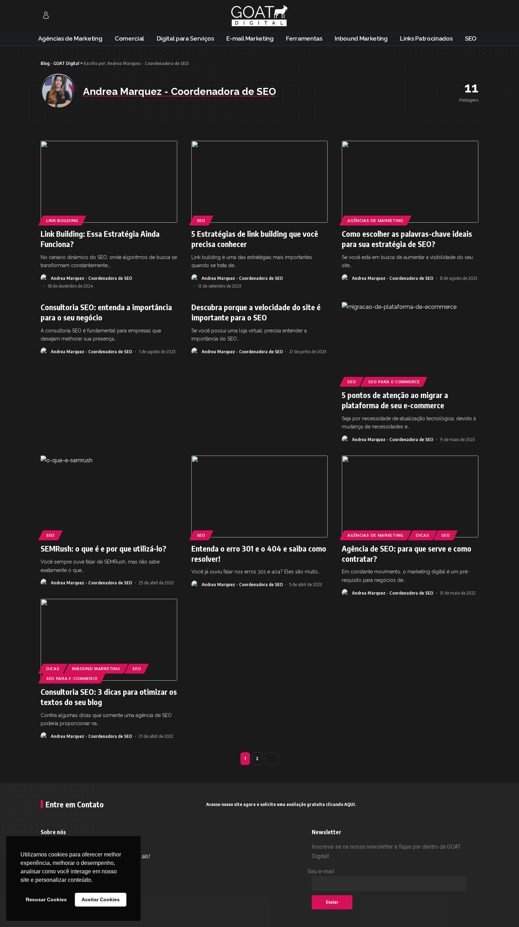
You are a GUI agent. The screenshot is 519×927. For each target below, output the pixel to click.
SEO (201, 220)
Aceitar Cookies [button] (101, 899)
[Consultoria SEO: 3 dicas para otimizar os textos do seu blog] (109, 640)
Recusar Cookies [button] (46, 899)
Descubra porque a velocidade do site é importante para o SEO (256, 312)
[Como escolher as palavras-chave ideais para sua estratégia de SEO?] (410, 182)
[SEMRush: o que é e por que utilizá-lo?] (109, 496)
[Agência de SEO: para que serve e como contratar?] (410, 496)
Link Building (62, 220)
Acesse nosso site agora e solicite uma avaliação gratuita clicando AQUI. (281, 804)
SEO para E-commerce (393, 381)
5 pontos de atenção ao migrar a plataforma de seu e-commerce (395, 400)
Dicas (422, 535)
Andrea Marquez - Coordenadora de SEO (91, 278)
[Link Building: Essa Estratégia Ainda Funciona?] (109, 182)
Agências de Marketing (375, 220)
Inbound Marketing (96, 668)
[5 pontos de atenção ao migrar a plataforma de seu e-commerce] (410, 343)
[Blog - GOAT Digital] (259, 15)
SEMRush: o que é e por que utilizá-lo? (103, 548)
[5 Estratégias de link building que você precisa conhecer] (259, 182)
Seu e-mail (321, 871)
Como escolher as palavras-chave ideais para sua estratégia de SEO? (407, 239)
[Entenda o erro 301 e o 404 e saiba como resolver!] (259, 496)
